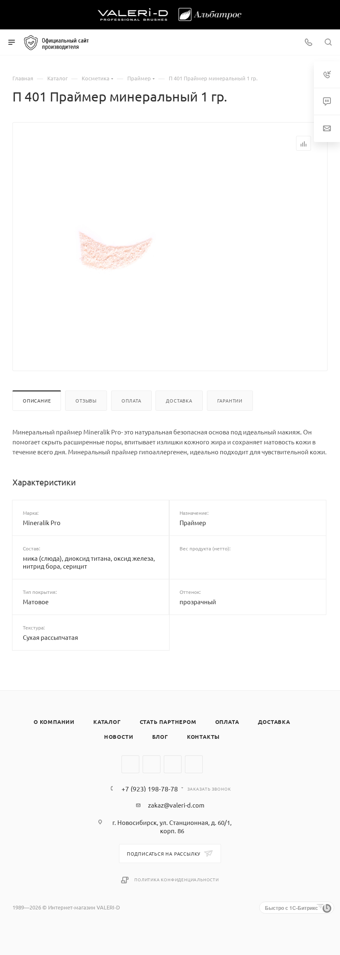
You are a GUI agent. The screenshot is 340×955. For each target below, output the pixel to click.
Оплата (131, 400)
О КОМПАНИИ (54, 721)
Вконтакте (130, 764)
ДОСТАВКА (274, 721)
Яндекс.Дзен (194, 764)
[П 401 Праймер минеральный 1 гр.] (113, 254)
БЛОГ (160, 736)
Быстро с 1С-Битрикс (291, 908)
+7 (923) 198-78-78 (149, 788)
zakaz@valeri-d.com (176, 805)
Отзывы (86, 400)
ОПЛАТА (227, 721)
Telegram (151, 764)
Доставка (179, 400)
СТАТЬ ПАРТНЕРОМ (168, 721)
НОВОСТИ (119, 736)
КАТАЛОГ (107, 721)
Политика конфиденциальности (176, 879)
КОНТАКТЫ (203, 736)
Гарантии (230, 400)
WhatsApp (173, 764)
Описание (37, 400)
